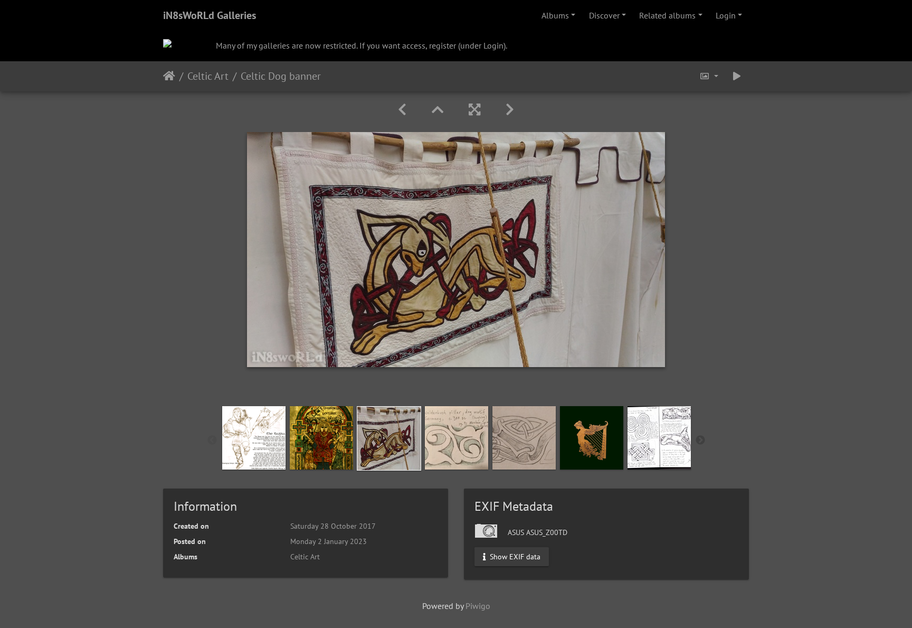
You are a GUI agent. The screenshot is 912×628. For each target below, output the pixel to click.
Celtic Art (208, 76)
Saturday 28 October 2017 (333, 526)
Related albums (667, 15)
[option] (254, 438)
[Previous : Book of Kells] (402, 109)
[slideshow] (737, 76)
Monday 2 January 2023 (328, 541)
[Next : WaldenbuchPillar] (510, 109)
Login (726, 15)
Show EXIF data (514, 556)
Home (169, 76)
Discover (604, 15)
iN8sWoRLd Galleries (209, 15)
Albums (555, 15)
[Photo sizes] (708, 76)
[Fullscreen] (474, 109)
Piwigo (478, 606)
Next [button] (700, 440)
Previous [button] (212, 440)
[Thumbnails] (437, 109)
